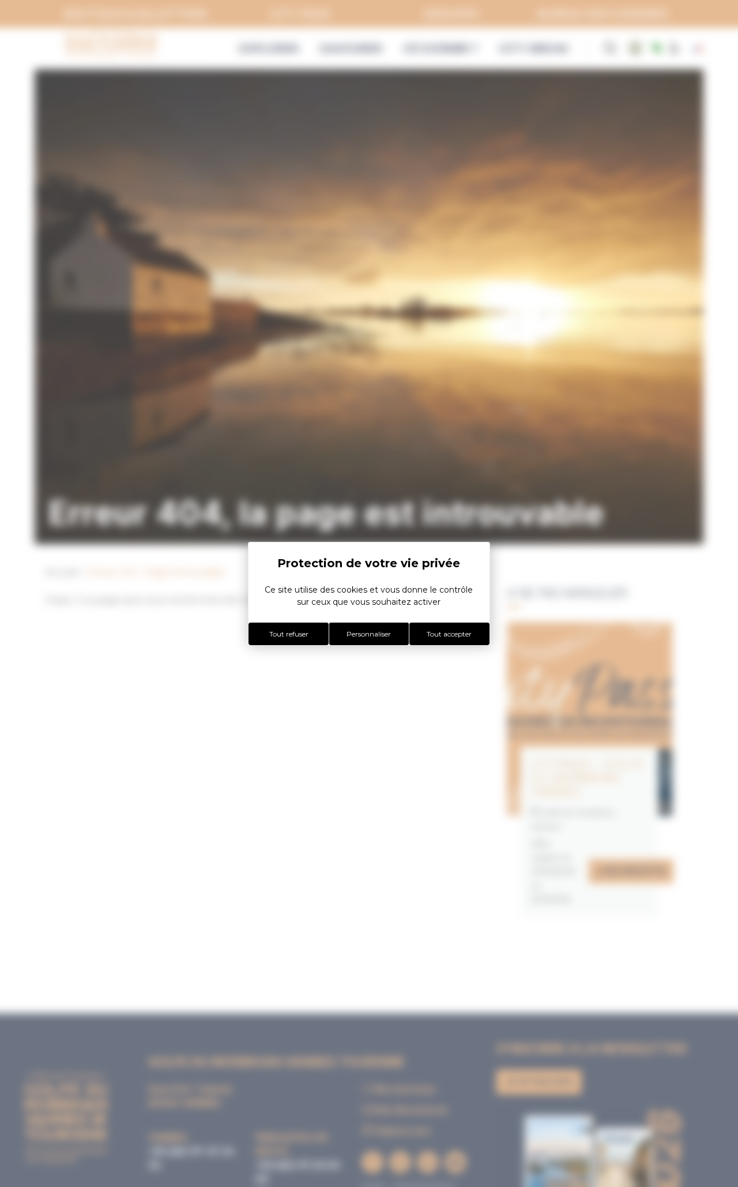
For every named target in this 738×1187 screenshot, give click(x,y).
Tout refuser (288, 634)
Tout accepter (449, 634)
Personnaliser (369, 634)
